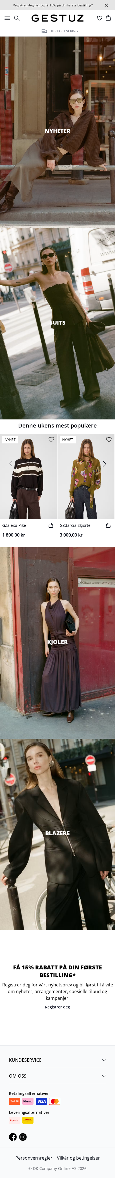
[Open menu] (6, 18)
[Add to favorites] (51, 439)
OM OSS (18, 1076)
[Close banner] (106, 5)
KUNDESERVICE (25, 1060)
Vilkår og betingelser (78, 1158)
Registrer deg (57, 1007)
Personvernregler (33, 1158)
